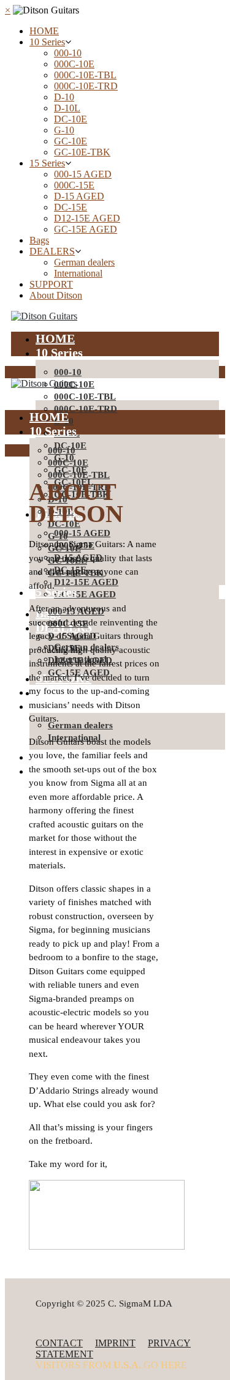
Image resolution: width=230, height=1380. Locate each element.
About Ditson (55, 295)
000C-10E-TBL (85, 75)
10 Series (47, 42)
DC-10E (70, 119)
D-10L (67, 108)
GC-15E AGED (85, 229)
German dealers (84, 262)
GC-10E (70, 141)
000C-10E (74, 64)
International (78, 273)
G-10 (64, 130)
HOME (44, 31)
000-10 (68, 53)
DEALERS (52, 251)
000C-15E (74, 185)
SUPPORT (51, 284)
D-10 (64, 97)
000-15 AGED (83, 174)
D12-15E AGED (87, 218)
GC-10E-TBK (82, 152)
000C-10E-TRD (86, 86)
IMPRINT (115, 1343)
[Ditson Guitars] (44, 316)
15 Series (47, 163)
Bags (39, 240)
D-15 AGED (79, 196)
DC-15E (70, 207)
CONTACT (59, 1343)
